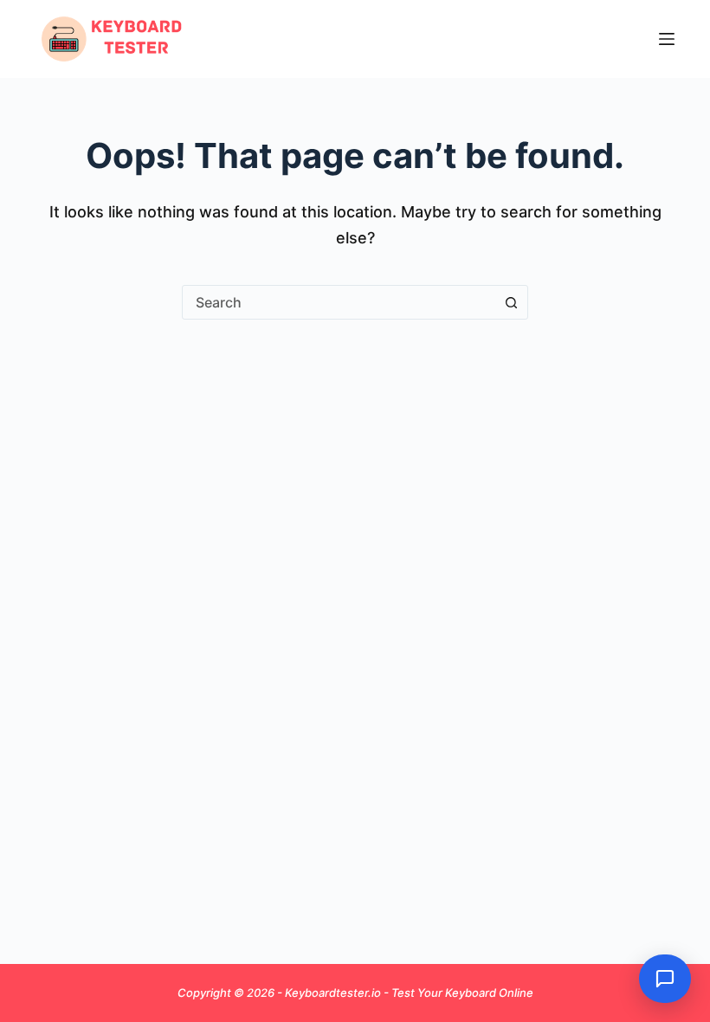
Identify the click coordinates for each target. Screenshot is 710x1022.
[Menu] (666, 39)
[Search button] (510, 302)
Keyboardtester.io (334, 992)
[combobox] (338, 302)
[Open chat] (665, 978)
